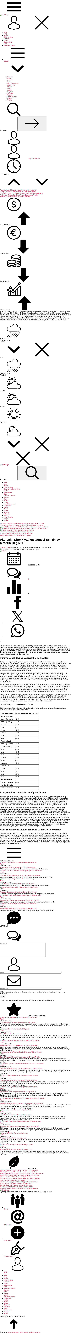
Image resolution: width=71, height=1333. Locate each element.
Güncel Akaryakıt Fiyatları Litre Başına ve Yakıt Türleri (17, 1022)
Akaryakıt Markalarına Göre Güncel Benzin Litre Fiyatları (18, 892)
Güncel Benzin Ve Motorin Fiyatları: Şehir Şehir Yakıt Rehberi (20, 875)
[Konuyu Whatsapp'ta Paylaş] (17, 637)
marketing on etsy (13, 1332)
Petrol (10, 547)
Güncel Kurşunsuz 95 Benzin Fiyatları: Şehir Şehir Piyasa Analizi (21, 193)
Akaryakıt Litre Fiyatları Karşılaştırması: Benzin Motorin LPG (19, 900)
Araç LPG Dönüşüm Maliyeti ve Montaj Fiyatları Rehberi (18, 1080)
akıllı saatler (24, 1332)
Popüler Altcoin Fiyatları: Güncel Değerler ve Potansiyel (18, 190)
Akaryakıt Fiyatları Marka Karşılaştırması (13, 1138)
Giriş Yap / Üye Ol (34, 158)
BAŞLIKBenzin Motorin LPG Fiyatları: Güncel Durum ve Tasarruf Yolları (23, 528)
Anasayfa (3, 547)
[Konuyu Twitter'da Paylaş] (17, 623)
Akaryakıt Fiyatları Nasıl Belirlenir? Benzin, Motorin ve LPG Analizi (21, 1103)
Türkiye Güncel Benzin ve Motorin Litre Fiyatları (15, 535)
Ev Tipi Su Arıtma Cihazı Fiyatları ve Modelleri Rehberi (18, 191)
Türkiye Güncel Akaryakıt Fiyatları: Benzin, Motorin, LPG (18, 908)
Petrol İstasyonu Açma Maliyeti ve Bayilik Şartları (16, 1149)
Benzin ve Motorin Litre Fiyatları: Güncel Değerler (16, 532)
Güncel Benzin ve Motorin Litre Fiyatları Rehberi (15, 1115)
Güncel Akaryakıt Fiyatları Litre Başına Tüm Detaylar (17, 884)
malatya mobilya (34, 1332)
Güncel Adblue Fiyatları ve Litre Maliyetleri (14, 1034)
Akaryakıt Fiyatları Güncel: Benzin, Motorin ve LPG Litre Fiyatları (21, 1068)
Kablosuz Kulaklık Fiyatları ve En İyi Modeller (15, 196)
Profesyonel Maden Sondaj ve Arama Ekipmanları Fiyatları (19, 195)
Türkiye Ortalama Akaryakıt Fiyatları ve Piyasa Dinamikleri (19, 1045)
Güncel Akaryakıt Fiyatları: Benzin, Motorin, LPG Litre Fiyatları (20, 1057)
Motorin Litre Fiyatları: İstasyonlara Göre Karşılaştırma (17, 867)
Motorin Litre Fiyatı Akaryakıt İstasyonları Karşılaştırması (18, 1092)
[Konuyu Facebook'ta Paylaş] (17, 609)
